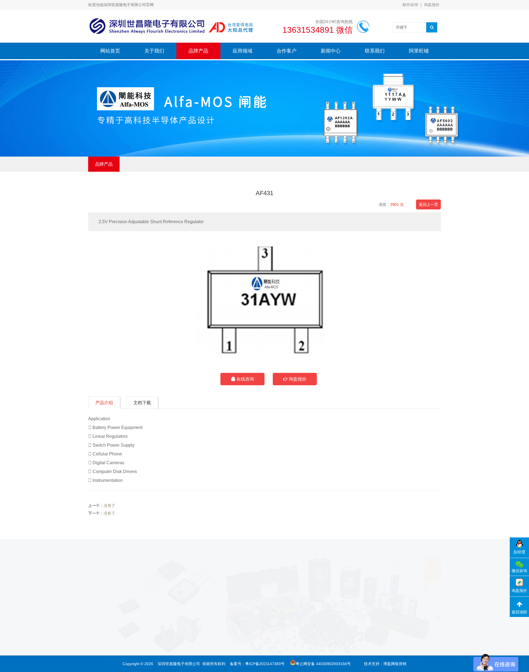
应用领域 (242, 51)
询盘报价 (431, 4)
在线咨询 (244, 379)
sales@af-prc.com (264, 616)
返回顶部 (519, 612)
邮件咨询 (410, 4)
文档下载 (142, 402)
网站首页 (110, 51)
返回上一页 (428, 204)
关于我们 (154, 51)
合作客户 (286, 51)
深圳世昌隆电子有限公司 (179, 664)
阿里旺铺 (419, 51)
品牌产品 (198, 51)
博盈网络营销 (394, 664)
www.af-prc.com (263, 623)
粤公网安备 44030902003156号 (323, 664)
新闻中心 (331, 51)
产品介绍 (104, 402)
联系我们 (375, 51)
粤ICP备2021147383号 (265, 664)
